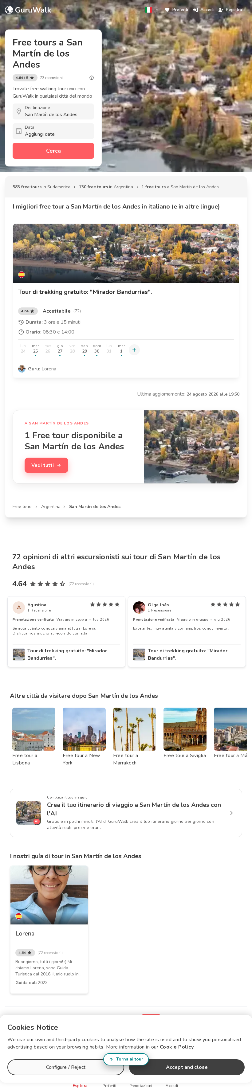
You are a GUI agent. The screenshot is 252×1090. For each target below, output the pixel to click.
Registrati (235, 10)
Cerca (53, 150)
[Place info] (91, 77)
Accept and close (187, 1067)
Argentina (51, 507)
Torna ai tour (129, 1059)
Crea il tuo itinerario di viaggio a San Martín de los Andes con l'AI (134, 809)
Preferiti (180, 10)
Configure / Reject (65, 1067)
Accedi (207, 10)
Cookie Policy (177, 1047)
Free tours (23, 507)
